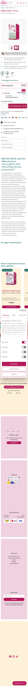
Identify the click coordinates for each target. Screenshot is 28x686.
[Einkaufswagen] (23, 3)
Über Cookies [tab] (22, 315)
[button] (26, 2)
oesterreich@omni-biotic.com (14, 387)
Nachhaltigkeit (14, 563)
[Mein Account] (21, 2)
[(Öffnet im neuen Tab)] (19, 311)
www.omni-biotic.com (14, 558)
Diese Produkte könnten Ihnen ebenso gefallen (13, 265)
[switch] (24, 347)
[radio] (14, 85)
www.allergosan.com (14, 556)
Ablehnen (14, 374)
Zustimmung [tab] (5, 315)
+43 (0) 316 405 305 (15, 390)
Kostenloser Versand (8, 125)
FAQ (19, 393)
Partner (14, 561)
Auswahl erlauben (14, 369)
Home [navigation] (2, 8)
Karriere (14, 560)
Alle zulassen (14, 364)
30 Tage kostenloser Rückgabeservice (13, 129)
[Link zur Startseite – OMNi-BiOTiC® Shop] (4, 2)
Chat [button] (10, 393)
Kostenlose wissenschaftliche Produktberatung (11, 132)
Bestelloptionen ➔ (19, 683)
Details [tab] (14, 315)
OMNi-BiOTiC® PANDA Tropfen (11, 291)
